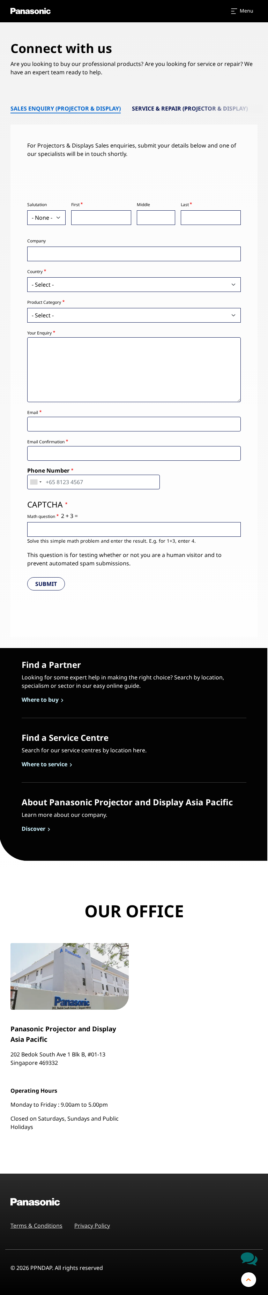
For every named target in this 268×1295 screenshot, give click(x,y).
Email (32, 412)
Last (185, 205)
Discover (34, 829)
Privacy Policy (92, 1225)
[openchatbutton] (249, 1258)
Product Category (44, 302)
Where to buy (41, 699)
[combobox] (36, 482)
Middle (143, 205)
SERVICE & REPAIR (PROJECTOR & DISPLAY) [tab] (190, 108)
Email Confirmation (46, 442)
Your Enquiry (39, 333)
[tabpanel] (134, 370)
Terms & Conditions (36, 1225)
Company (36, 241)
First (75, 205)
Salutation (37, 205)
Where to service (45, 764)
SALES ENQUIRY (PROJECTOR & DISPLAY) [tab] (65, 108)
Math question (41, 516)
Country (35, 271)
